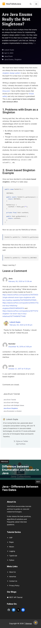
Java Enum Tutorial (9, 399)
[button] (30, 4)
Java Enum (8, 56)
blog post (6, 91)
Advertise (12, 577)
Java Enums (8, 59)
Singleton (17, 59)
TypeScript (13, 556)
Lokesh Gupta (9, 50)
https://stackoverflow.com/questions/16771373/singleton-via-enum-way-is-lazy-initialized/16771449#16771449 (20, 313)
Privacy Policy (14, 585)
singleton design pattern (11, 73)
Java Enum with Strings (11, 402)
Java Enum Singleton (10, 408)
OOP (10, 538)
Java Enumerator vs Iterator (12, 411)
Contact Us (13, 581)
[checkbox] (35, 622)
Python (11, 560)
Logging (12, 551)
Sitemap (28, 624)
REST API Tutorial (15, 597)
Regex (11, 542)
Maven (11, 547)
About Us (12, 572)
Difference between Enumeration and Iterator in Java (20, 470)
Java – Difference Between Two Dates (20, 488)
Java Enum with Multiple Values (13, 405)
